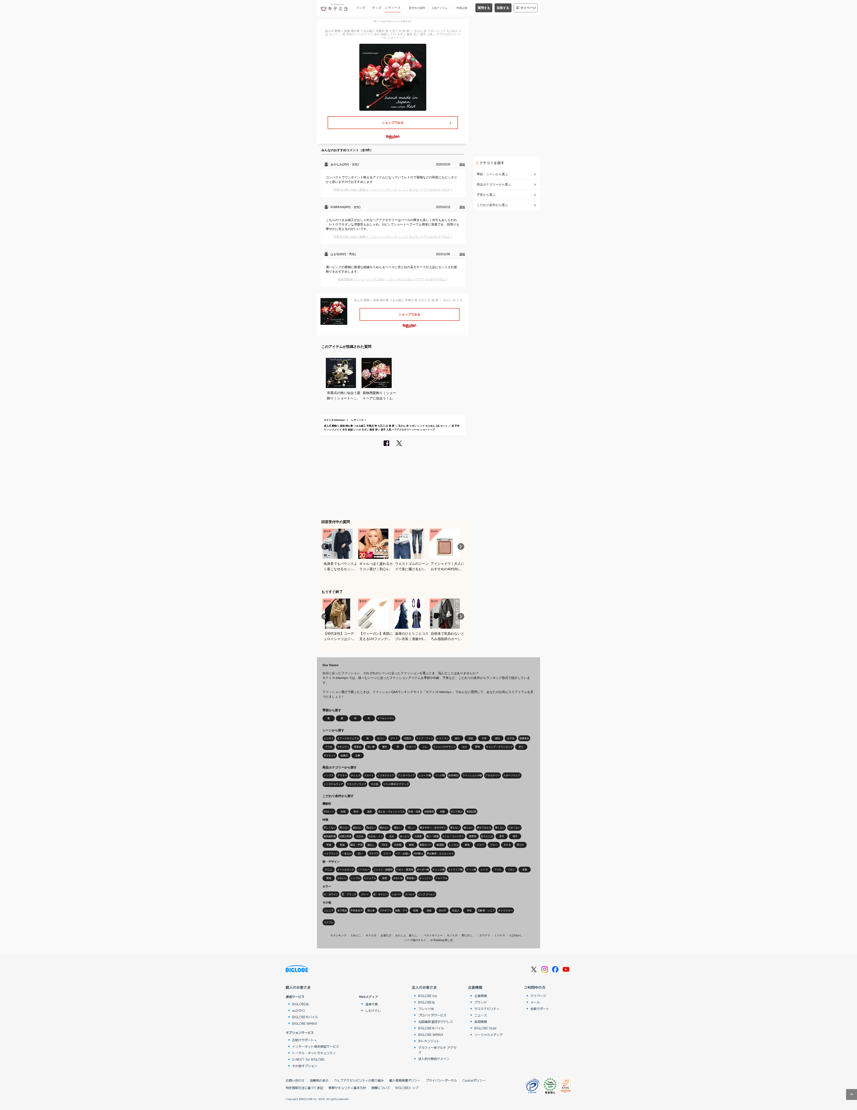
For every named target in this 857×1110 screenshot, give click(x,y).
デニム (328, 869)
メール (535, 1002)
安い (360, 853)
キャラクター (505, 910)
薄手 (515, 836)
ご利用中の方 (534, 987)
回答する (503, 8)
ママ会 (328, 746)
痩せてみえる (484, 827)
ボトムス (355, 775)
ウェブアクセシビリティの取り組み (359, 1080)
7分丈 (384, 844)
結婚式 (344, 755)
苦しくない (330, 827)
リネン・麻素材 (404, 869)
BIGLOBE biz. (428, 995)
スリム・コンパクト (453, 836)
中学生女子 (356, 910)
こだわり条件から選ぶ (492, 205)
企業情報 (475, 987)
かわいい (342, 878)
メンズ (360, 7)
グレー (364, 894)
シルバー (396, 894)
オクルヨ (371, 935)
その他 (374, 784)
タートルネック (345, 869)
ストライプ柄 (455, 869)
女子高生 (342, 910)
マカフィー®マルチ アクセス (437, 1049)
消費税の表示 (319, 1080)
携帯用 (472, 836)
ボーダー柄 (423, 869)
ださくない (514, 827)
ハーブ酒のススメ (415, 940)
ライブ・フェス (424, 738)
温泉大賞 (371, 1004)
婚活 (497, 738)
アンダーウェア (406, 775)
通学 (384, 746)
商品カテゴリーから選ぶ (494, 184)
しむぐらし (373, 1010)
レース (484, 869)
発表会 (357, 746)
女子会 (510, 738)
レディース (393, 7)
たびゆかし (516, 935)
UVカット (329, 811)
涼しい (411, 827)
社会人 (456, 910)
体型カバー (426, 844)
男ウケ (520, 844)
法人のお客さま (424, 987)
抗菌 (442, 811)
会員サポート (539, 1008)
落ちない (455, 827)
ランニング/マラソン (444, 746)
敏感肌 (440, 844)
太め (391, 836)
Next (461, 546)
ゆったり (405, 836)
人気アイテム (439, 8)
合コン (381, 738)
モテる (507, 844)
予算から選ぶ (486, 194)
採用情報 (480, 1021)
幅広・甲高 (356, 844)
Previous (324, 546)
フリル (497, 869)
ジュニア (329, 910)
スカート (369, 775)
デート (394, 738)
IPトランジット (429, 1041)
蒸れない (358, 827)
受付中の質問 (417, 8)
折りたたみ (487, 836)
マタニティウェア (356, 784)
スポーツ (411, 746)
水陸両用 (429, 811)
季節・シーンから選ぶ (492, 174)
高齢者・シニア (486, 910)
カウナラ (484, 935)
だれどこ (356, 935)
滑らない (344, 827)
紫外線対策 (330, 836)
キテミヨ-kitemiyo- (334, 420)
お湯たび (386, 935)
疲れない (384, 827)
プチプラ (374, 853)
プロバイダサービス (432, 1015)
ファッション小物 (472, 775)
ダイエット (330, 755)
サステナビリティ (486, 1008)
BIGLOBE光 (300, 1004)
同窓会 (407, 738)
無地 (328, 878)
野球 (477, 746)
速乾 (369, 811)
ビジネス (329, 738)
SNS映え (418, 853)
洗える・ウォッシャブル (391, 811)
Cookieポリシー (474, 1080)
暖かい (397, 827)
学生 (469, 910)
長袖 (342, 844)
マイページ (528, 8)
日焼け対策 (345, 836)
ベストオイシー (433, 935)
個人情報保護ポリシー (404, 1080)
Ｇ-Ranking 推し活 (441, 940)
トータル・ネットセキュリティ (314, 1053)
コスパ (387, 853)
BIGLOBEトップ (406, 1087)
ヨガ (464, 746)
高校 (470, 738)
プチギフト (385, 910)
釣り (521, 746)
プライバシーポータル (441, 1080)
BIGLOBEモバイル (305, 1017)
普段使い (411, 878)
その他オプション (304, 1066)
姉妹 (429, 910)
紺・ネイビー (380, 894)
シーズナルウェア (333, 784)
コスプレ (329, 922)
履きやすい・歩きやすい (433, 827)
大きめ (360, 836)
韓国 (411, 844)
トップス (329, 775)
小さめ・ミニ (375, 836)
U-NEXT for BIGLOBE (308, 1059)
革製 (524, 869)
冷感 (342, 811)
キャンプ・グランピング (499, 746)
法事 (357, 755)
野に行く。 (468, 935)
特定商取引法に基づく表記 (304, 1087)
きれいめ (398, 878)
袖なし (371, 844)
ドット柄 (471, 869)
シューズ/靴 (424, 775)
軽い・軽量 (432, 836)
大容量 (418, 836)
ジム (424, 746)
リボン (511, 869)
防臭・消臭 (414, 811)
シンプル (355, 878)
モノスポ (452, 935)
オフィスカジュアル (348, 738)
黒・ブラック (349, 894)
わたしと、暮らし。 (407, 935)
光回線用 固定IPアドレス (435, 1021)
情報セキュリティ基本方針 (347, 1087)
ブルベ (493, 844)
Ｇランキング (338, 935)
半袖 (328, 844)
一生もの (347, 853)
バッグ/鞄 (440, 775)
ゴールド (410, 894)
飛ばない (371, 827)
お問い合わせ (295, 1080)
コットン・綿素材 (383, 869)
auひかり (298, 1010)
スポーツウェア (511, 775)
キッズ (376, 7)
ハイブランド (331, 853)
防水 (356, 811)
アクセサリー (492, 775)
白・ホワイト (331, 894)
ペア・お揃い (402, 853)
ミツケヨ (499, 935)
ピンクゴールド (426, 894)
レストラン (443, 738)
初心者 (371, 910)
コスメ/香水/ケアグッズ (396, 784)
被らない (468, 827)
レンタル (454, 844)
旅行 (457, 738)
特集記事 (462, 8)
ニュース (480, 1015)
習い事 (371, 746)
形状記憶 (471, 811)
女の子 (442, 910)
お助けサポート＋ (304, 1040)
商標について (380, 1087)
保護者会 (524, 738)
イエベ (480, 844)
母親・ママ (401, 910)
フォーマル (441, 878)
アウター (342, 775)
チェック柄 (438, 869)
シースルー (364, 869)
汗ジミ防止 (457, 811)
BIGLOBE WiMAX (304, 1023)
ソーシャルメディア (488, 1034)
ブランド (480, 1002)
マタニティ (343, 746)
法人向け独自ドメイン (433, 1058)
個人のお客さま (298, 987)
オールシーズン (385, 718)
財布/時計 (453, 775)
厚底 (467, 844)
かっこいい (426, 878)
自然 (384, 878)
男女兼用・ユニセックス (440, 853)
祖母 (415, 910)
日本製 (397, 844)
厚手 (501, 836)
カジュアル (370, 878)
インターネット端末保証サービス (315, 1046)
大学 (484, 738)
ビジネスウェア (385, 775)
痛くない (500, 827)
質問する (484, 8)
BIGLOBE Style (485, 1028)
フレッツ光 (426, 1008)
